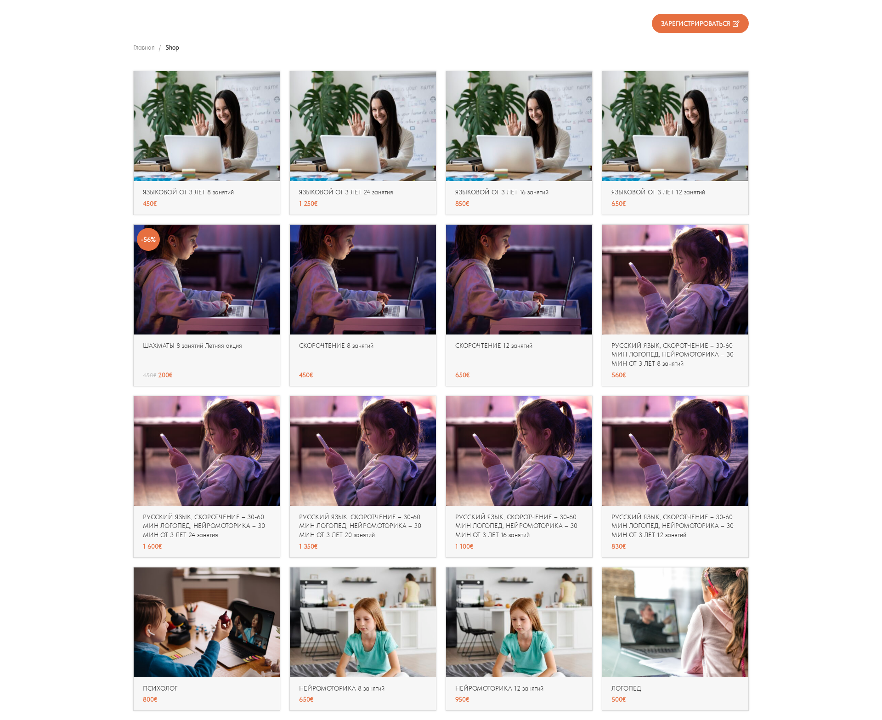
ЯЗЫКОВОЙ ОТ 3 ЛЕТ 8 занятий (188, 192)
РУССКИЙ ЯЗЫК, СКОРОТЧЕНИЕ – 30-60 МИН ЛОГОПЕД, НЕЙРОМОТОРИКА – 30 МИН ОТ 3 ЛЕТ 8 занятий (672, 354)
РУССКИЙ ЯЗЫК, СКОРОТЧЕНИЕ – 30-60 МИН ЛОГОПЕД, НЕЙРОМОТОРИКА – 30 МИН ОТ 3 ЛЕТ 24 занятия (204, 526)
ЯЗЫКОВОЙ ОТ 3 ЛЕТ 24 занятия (346, 192)
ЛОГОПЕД (626, 688)
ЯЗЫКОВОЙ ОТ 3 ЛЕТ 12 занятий (658, 192)
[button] (272, 86)
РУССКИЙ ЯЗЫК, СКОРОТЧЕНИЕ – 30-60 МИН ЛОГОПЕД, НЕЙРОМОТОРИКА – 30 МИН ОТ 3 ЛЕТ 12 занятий (672, 526)
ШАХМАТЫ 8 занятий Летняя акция (192, 345)
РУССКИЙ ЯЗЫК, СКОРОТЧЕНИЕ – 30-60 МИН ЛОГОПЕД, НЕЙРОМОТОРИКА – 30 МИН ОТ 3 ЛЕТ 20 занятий (360, 526)
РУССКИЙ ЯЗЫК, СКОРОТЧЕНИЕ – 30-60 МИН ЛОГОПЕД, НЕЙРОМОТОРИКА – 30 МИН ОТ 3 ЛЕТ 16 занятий (516, 526)
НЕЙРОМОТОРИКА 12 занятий (499, 688)
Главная (145, 47)
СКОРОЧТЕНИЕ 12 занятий (493, 345)
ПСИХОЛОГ (160, 688)
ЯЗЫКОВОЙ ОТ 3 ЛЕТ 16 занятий (501, 192)
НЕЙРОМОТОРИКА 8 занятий (341, 688)
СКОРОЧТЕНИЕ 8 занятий (336, 345)
